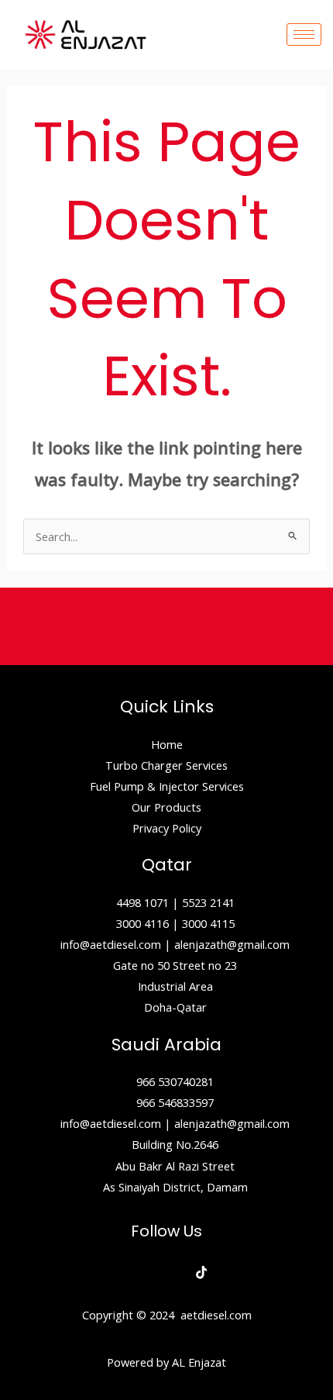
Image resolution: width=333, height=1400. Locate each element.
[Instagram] (167, 1272)
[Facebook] (132, 1272)
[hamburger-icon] (304, 34)
